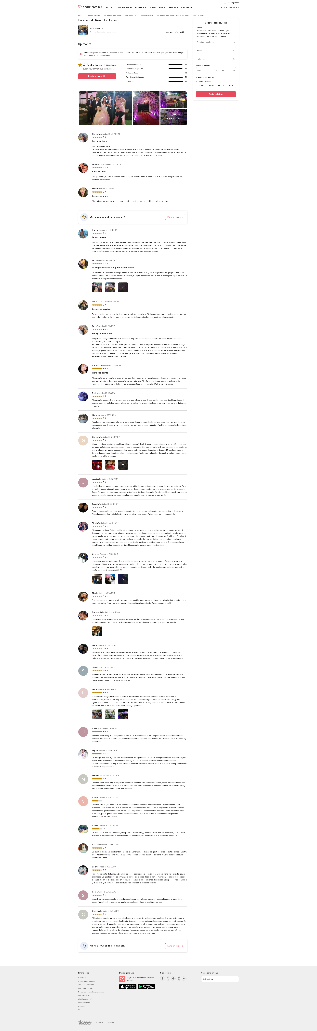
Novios (162, 7)
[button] (132, 217)
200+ (231, 85)
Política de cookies (85, 988)
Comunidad (186, 7)
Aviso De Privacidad (86, 985)
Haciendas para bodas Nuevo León (139, 15)
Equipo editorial (84, 1003)
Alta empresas (84, 995)
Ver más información (175, 32)
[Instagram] (179, 978)
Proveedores (141, 7)
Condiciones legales (86, 981)
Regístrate (234, 7)
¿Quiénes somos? (85, 999)
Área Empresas (232, 3)
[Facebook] (162, 978)
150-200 (221, 85)
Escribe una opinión (97, 76)
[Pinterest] (173, 978)
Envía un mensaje (175, 217)
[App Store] (128, 989)
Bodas (81, 15)
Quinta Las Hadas (200, 15)
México (210, 979)
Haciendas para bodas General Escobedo (173, 15)
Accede (224, 7)
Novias (153, 7)
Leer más (150, 933)
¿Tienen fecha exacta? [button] (205, 77)
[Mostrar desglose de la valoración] (107, 137)
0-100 (201, 85)
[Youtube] (184, 978)
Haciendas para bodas (113, 15)
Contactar (82, 977)
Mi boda (110, 7)
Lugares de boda (124, 7)
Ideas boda (173, 7)
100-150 (211, 85)
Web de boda (83, 1010)
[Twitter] (168, 978)
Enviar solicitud (216, 94)
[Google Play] (146, 989)
